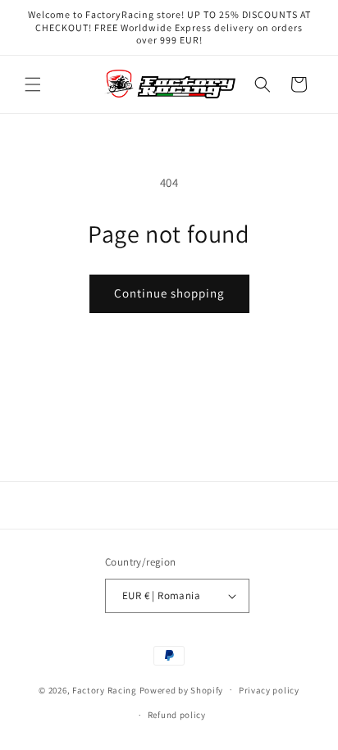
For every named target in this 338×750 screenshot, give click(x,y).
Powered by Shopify (181, 689)
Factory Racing (104, 689)
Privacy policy (269, 690)
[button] (33, 84)
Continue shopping (169, 293)
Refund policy (177, 714)
